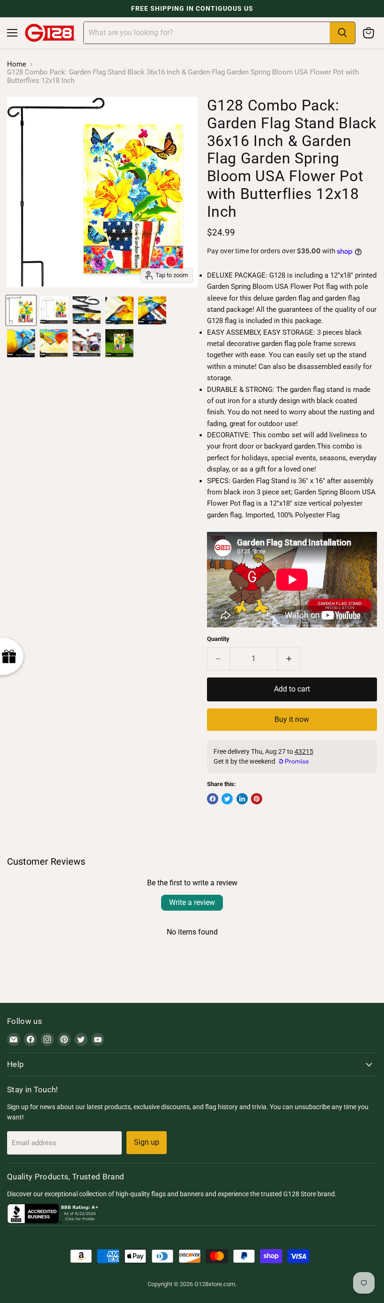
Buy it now (291, 719)
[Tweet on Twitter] (227, 798)
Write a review (192, 902)
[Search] (342, 33)
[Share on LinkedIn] (242, 798)
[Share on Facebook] (212, 798)
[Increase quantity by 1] (289, 658)
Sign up (146, 1142)
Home (16, 64)
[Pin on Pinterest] (256, 798)
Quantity (218, 638)
